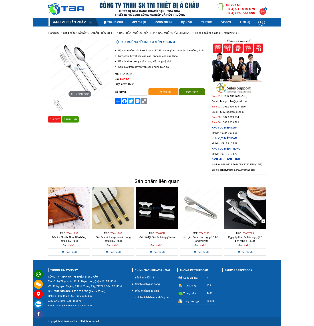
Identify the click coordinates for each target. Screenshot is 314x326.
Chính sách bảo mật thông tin (152, 297)
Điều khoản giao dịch (147, 290)
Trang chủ (115, 22)
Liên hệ (245, 22)
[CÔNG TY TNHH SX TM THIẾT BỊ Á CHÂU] (66, 9)
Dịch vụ (186, 22)
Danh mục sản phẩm (70, 22)
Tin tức (206, 22)
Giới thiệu (139, 22)
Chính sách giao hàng (147, 284)
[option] (58, 106)
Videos (226, 22)
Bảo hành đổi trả (144, 277)
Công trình (163, 22)
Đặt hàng (71, 251)
